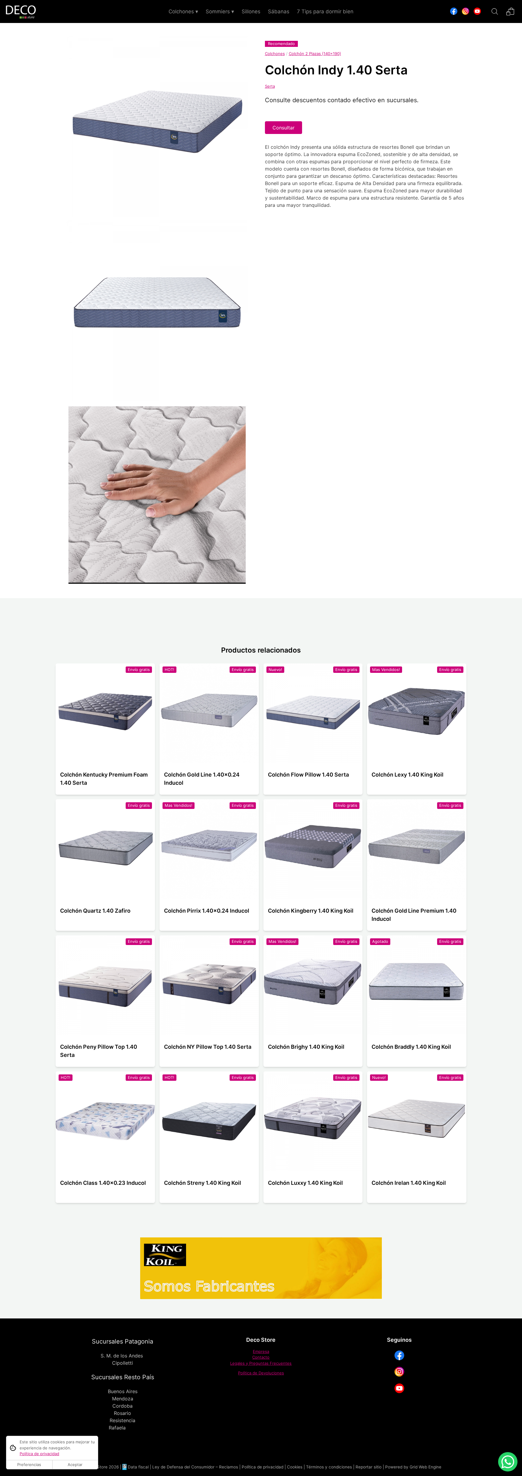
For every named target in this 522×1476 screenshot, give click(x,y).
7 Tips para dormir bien (325, 11)
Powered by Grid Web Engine (413, 1467)
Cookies (294, 1467)
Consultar (283, 128)
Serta (270, 86)
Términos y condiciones (329, 1467)
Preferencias (29, 1464)
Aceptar (75, 1464)
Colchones (275, 53)
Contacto (260, 1357)
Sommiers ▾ (220, 11)
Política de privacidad (262, 1467)
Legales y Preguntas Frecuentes (261, 1363)
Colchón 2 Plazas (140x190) (315, 53)
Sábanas (278, 11)
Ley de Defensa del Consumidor (183, 1467)
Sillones (251, 11)
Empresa (261, 1351)
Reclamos (228, 1467)
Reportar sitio (369, 1467)
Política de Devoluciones (261, 1372)
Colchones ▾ (183, 11)
